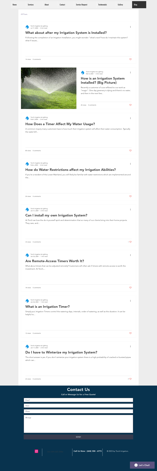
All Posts (24, 14)
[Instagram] (36, 451)
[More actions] (131, 26)
